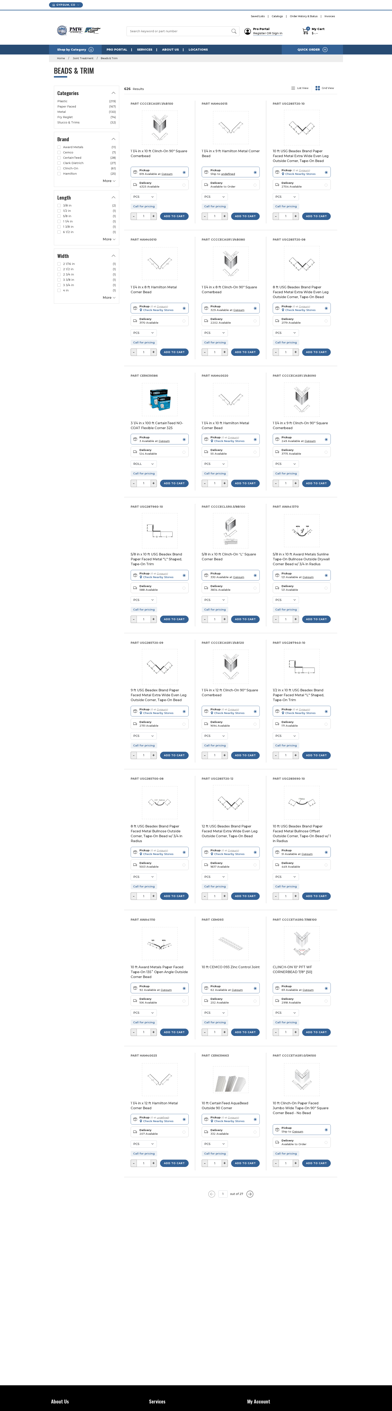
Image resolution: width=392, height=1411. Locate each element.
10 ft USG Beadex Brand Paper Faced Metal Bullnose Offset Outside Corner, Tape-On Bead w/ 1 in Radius (302, 833)
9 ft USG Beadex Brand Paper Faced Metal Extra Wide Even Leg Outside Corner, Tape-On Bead (158, 695)
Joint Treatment (83, 58)
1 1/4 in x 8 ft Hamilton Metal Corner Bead (154, 289)
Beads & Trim (109, 58)
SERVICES (144, 49)
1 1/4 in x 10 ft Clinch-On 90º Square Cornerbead (159, 153)
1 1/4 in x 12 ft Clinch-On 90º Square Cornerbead (230, 692)
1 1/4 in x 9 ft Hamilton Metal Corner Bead (231, 153)
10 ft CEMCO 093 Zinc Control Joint (231, 967)
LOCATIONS (198, 49)
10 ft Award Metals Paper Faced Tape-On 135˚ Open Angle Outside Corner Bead (159, 972)
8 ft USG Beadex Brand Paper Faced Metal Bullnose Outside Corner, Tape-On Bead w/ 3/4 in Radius (156, 833)
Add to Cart (174, 216)
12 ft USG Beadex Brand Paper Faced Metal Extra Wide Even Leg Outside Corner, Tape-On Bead (229, 831)
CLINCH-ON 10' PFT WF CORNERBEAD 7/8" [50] (292, 969)
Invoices (330, 16)
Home (61, 58)
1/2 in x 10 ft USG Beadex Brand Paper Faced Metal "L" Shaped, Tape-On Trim (298, 695)
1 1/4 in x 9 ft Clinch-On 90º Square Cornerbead (300, 425)
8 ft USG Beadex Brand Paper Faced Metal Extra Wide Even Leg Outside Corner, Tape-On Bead (301, 292)
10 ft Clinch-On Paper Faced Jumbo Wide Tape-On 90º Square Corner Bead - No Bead (301, 1108)
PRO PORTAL (117, 49)
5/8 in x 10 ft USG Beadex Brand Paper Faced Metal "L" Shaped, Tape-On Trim (156, 559)
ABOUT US (170, 49)
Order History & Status (303, 16)
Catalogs (277, 16)
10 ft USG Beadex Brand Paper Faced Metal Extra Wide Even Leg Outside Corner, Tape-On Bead (301, 156)
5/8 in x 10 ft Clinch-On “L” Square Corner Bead (229, 556)
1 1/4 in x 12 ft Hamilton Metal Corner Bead (154, 1105)
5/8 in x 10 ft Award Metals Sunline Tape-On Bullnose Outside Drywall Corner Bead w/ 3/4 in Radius (301, 559)
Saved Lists (258, 16)
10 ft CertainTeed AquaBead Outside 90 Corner (225, 1105)
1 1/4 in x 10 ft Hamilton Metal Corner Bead (225, 425)
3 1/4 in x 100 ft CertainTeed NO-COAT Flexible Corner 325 (157, 425)
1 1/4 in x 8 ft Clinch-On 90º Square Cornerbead (229, 289)
